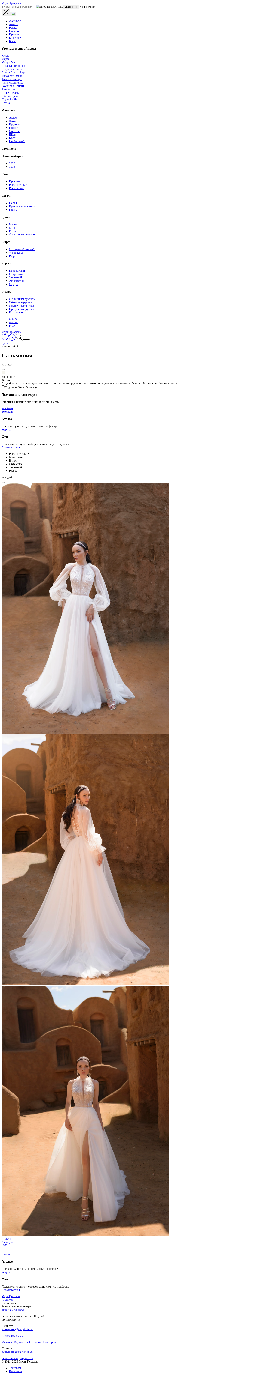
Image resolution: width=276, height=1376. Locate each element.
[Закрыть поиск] (6, 12)
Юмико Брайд (10, 96)
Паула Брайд (9, 99)
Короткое (15, 37)
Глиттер (14, 127)
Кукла (5, 55)
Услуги (6, 429)
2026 (12, 163)
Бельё (12, 41)
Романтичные (18, 184)
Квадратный (17, 270)
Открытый (16, 274)
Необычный (17, 141)
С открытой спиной (22, 249)
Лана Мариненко (12, 82)
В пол (13, 231)
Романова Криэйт (13, 86)
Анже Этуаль (10, 92)
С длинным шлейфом (23, 234)
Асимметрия (17, 280)
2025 (12, 166)
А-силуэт (15, 20)
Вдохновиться (11, 447)
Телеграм (15, 1367)
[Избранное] (5, 339)
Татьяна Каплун (12, 79)
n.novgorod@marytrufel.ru (17, 1329)
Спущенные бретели (22, 305)
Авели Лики (9, 89)
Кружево (14, 124)
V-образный (16, 252)
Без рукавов (16, 312)
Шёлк (12, 134)
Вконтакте (15, 1371)
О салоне (15, 318)
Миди (13, 227)
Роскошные (16, 188)
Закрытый (15, 277)
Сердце (13, 284)
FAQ (12, 325)
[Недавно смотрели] (12, 339)
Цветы (13, 209)
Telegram (7, 411)
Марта (6, 59)
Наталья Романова (13, 65)
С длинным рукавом (22, 299)
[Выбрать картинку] (13, 14)
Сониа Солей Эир (13, 72)
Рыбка (13, 27)
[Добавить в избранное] (3, 369)
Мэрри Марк (10, 62)
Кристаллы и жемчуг (22, 206)
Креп (12, 137)
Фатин (13, 121)
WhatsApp (8, 408)
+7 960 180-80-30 (12, 1335)
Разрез (13, 256)
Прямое (14, 34)
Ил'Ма (6, 102)
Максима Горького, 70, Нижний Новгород (29, 1342)
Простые (14, 181)
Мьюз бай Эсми (12, 75)
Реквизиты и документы (17, 1358)
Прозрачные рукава (21, 309)
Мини (13, 224)
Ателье (13, 322)
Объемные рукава (20, 302)
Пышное (14, 31)
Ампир (13, 24)
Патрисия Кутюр (12, 69)
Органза (14, 131)
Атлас (13, 117)
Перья (13, 203)
